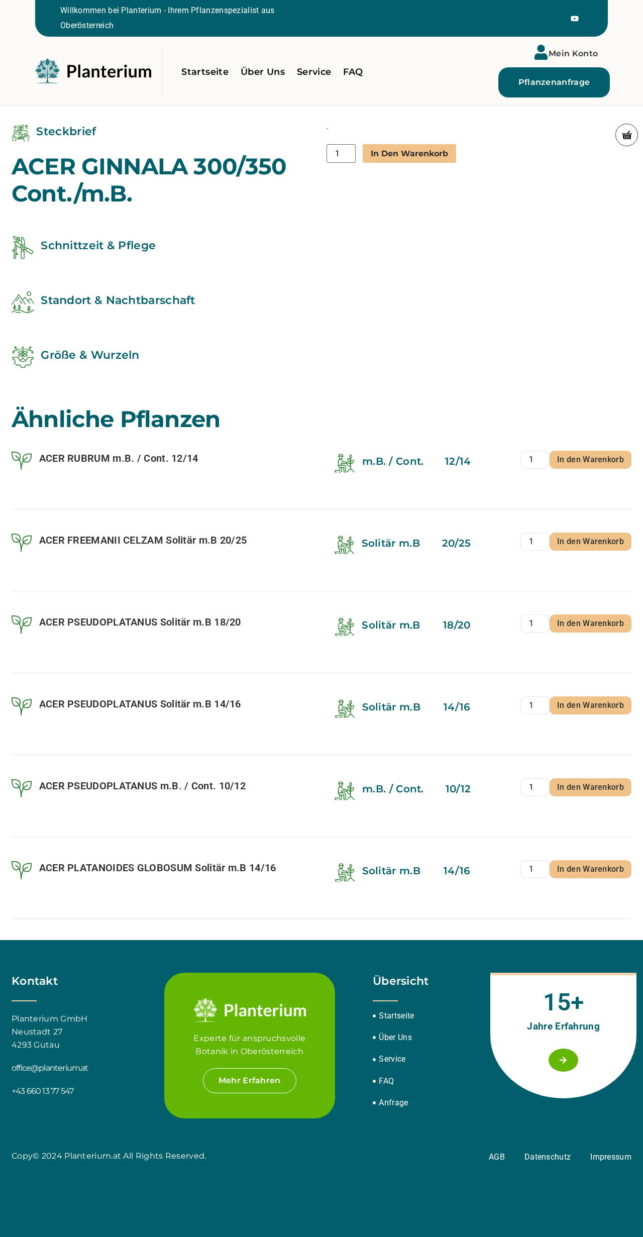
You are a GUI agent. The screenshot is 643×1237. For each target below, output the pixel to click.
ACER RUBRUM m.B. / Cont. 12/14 (118, 458)
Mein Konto (573, 53)
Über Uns (263, 71)
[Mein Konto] (541, 52)
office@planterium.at (50, 1068)
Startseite (205, 71)
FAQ (353, 71)
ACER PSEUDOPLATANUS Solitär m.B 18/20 (140, 622)
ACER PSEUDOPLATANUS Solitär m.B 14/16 (140, 704)
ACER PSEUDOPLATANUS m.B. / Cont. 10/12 (142, 786)
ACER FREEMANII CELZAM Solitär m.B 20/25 (143, 540)
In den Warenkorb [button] (590, 459)
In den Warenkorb (409, 153)
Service (314, 71)
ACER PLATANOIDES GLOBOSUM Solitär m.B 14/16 (157, 868)
